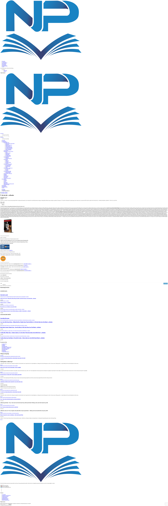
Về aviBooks (4, 141)
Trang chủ (3, 61)
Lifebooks (3, 344)
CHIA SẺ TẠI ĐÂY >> (23, 269)
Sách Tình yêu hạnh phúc (5, 348)
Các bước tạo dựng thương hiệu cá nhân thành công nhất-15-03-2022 (12, 358)
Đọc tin (1, 372)
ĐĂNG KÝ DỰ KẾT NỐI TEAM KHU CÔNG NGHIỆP (10, 367)
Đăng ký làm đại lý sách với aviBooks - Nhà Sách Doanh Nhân (11, 414)
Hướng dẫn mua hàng (5, 499)
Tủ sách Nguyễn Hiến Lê (5, 351)
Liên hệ (3, 66)
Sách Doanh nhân (4, 346)
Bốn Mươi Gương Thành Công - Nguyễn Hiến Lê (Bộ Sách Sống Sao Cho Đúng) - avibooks (20, 327)
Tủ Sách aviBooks (4, 62)
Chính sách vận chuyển (5, 496)
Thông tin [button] (1, 492)
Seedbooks (3, 345)
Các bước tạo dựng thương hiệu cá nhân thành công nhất (10, 391)
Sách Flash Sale (4, 65)
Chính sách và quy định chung (6, 495)
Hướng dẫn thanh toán (5, 498)
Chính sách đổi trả (4, 497)
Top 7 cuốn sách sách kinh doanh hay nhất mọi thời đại (10, 399)
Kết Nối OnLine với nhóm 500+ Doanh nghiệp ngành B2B (10, 374)
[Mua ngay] (0, 335)
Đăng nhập (5, 70)
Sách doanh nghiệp (4, 349)
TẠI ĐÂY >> (11, 250)
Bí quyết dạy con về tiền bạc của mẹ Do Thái (8, 306)
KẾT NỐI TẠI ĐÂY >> (27, 270)
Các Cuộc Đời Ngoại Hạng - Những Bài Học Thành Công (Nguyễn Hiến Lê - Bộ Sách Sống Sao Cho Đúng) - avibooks (26, 322)
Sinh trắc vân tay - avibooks (5, 302)
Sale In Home (4, 64)
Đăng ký (5, 71)
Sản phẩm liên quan (4, 318)
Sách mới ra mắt (4, 294)
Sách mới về (4, 350)
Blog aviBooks (4, 63)
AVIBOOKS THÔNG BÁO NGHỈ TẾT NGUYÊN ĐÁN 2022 (11, 381)
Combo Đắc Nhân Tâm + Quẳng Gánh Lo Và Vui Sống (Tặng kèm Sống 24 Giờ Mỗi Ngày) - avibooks (23, 332)
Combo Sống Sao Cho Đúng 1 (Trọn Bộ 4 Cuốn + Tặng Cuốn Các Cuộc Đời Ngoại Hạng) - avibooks (22, 337)
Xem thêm (1, 355)
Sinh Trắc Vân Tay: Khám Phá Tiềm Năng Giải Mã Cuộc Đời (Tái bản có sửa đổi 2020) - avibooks (18, 298)
